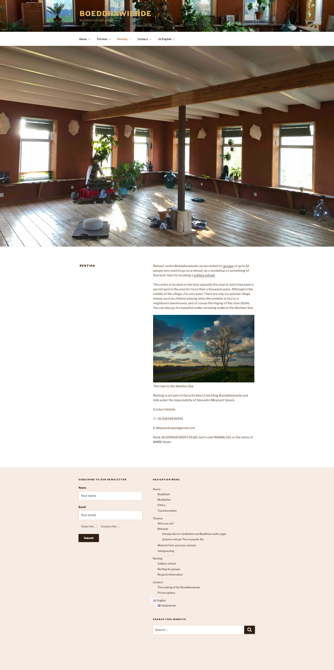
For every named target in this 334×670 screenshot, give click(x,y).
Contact (143, 39)
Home (83, 39)
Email (82, 507)
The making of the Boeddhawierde (179, 587)
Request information (170, 574)
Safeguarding (166, 551)
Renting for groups (169, 569)
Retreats (163, 528)
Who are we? (166, 523)
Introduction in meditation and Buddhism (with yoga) (194, 533)
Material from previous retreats (177, 545)
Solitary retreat (167, 563)
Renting (122, 39)
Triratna (102, 39)
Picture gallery (166, 592)
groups (228, 266)
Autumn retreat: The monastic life (183, 539)
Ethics (161, 505)
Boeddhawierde (116, 13)
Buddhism (164, 494)
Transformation (167, 510)
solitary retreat (204, 275)
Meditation (164, 499)
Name (82, 487)
